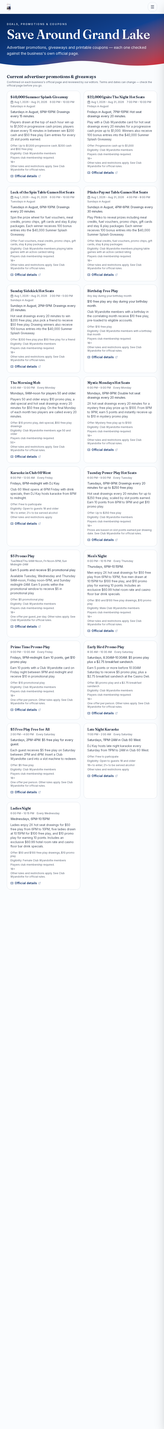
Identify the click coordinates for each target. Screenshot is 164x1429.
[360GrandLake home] (9, 7)
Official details (26, 176)
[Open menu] (152, 7)
